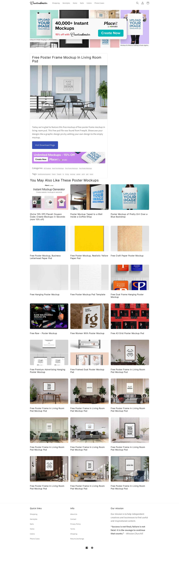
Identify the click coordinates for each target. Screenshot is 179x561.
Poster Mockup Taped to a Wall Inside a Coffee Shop (86, 215)
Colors (32, 534)
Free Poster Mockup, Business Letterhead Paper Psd (45, 256)
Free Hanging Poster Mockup (44, 294)
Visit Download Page (45, 145)
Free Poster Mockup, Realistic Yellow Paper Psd (89, 256)
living (67, 174)
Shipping (73, 534)
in (63, 174)
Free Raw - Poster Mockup (43, 333)
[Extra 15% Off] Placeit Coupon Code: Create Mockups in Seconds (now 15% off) (47, 217)
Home (32, 529)
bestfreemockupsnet (44, 174)
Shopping (33, 514)
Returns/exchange (77, 539)
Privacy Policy (75, 524)
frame (54, 174)
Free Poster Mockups (85, 168)
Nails (32, 524)
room (91, 174)
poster (78, 174)
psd (87, 174)
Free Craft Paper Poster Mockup (127, 255)
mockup (72, 174)
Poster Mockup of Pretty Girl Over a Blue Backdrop (129, 215)
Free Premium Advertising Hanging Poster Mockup (47, 370)
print (83, 174)
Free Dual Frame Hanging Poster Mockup (127, 295)
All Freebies (47, 168)
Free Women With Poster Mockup (87, 333)
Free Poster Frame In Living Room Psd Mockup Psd (128, 370)
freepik (59, 174)
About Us (73, 514)
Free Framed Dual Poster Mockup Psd (87, 370)
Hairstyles (33, 519)
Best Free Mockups (58, 168)
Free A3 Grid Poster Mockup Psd (127, 333)
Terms (72, 529)
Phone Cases (35, 539)
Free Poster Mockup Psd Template (87, 294)
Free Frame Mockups (71, 168)
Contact (73, 519)
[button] (137, 3)
